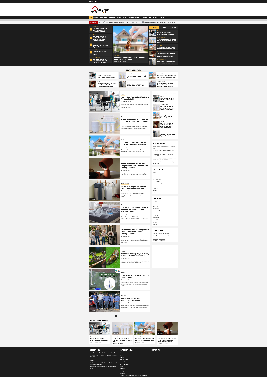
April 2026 (155, 204)
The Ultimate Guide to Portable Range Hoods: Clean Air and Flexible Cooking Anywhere (174, 22)
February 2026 (156, 208)
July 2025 (155, 222)
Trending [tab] (173, 27)
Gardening (112, 17)
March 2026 (155, 206)
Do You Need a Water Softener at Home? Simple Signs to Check (100, 30)
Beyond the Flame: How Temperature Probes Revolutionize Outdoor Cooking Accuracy (135, 232)
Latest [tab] (154, 27)
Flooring (154, 174)
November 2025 (156, 213)
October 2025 (156, 215)
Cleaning (95, 34)
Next (123, 316)
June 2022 (155, 224)
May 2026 (155, 201)
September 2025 (156, 217)
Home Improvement (134, 17)
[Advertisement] (164, 255)
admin (124, 61)
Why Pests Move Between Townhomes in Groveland (131, 299)
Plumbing (123, 272)
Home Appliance (121, 17)
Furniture (103, 17)
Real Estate (152, 17)
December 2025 (156, 211)
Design (95, 17)
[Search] (177, 17)
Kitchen (145, 17)
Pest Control (96, 49)
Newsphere (137, 375)
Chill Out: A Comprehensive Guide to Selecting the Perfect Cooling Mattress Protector (166, 85)
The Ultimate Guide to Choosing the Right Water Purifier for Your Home (100, 45)
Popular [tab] (164, 27)
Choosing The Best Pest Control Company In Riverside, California (133, 22)
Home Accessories (97, 26)
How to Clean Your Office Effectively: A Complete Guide (100, 38)
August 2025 (155, 220)
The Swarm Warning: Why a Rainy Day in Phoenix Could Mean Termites (135, 255)
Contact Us (162, 17)
